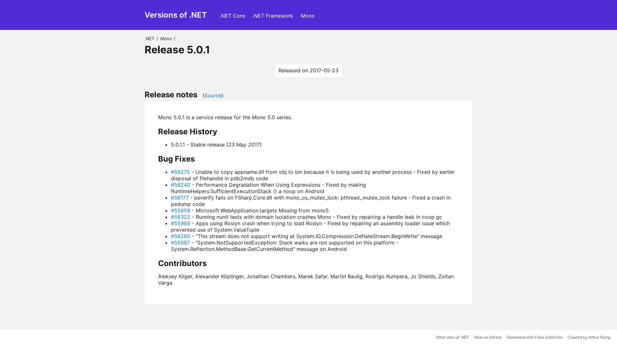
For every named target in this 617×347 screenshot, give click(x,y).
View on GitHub (488, 337)
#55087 (180, 242)
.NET (150, 38)
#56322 (180, 217)
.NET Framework (273, 16)
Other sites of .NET (452, 337)
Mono (308, 16)
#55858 (180, 210)
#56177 (180, 197)
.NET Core (232, 16)
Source (212, 95)
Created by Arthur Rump (589, 337)
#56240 (180, 185)
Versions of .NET (176, 15)
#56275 (180, 172)
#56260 (180, 236)
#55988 (180, 223)
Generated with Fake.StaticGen (534, 337)
